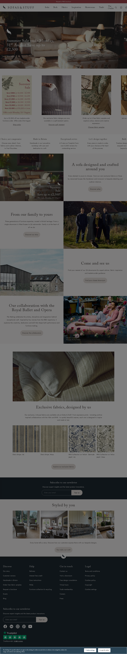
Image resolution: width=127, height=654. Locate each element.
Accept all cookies (104, 650)
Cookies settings (90, 650)
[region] (63, 650)
